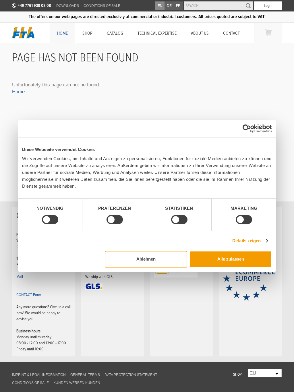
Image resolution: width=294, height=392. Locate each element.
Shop (87, 33)
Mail (19, 276)
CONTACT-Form (28, 294)
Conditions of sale (102, 6)
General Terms (85, 375)
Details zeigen (246, 240)
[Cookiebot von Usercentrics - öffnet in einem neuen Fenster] (247, 128)
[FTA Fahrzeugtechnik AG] (23, 32)
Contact (231, 33)
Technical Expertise (157, 33)
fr (178, 6)
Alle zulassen (230, 259)
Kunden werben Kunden (76, 383)
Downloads (67, 6)
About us (200, 33)
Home (62, 33)
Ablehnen (146, 259)
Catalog (115, 33)
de (169, 6)
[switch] (110, 220)
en (160, 6)
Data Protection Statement (131, 375)
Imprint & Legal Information (39, 375)
